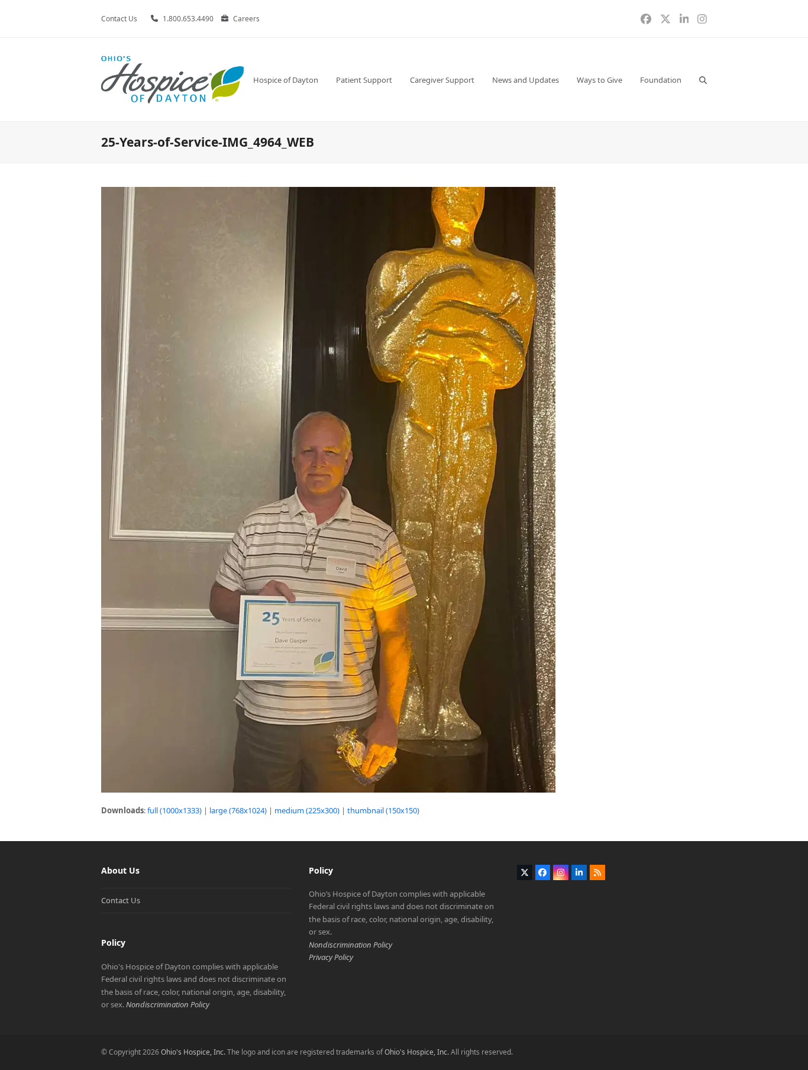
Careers (246, 19)
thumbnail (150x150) (383, 810)
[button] (703, 79)
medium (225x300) (307, 810)
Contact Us (120, 900)
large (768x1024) (238, 810)
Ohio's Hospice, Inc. (193, 1052)
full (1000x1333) (174, 810)
